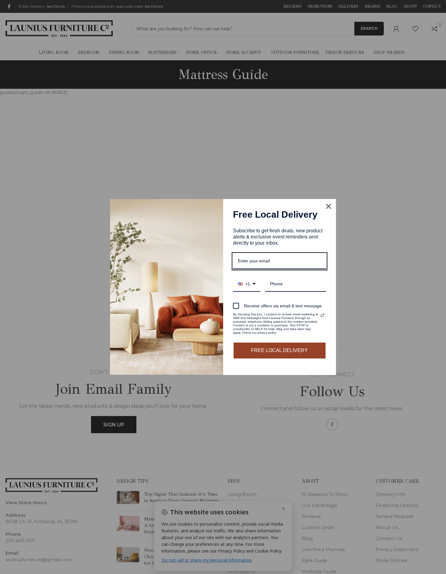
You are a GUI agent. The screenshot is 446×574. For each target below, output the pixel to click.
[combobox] (247, 284)
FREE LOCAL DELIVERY (279, 350)
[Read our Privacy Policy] (322, 315)
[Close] (328, 206)
